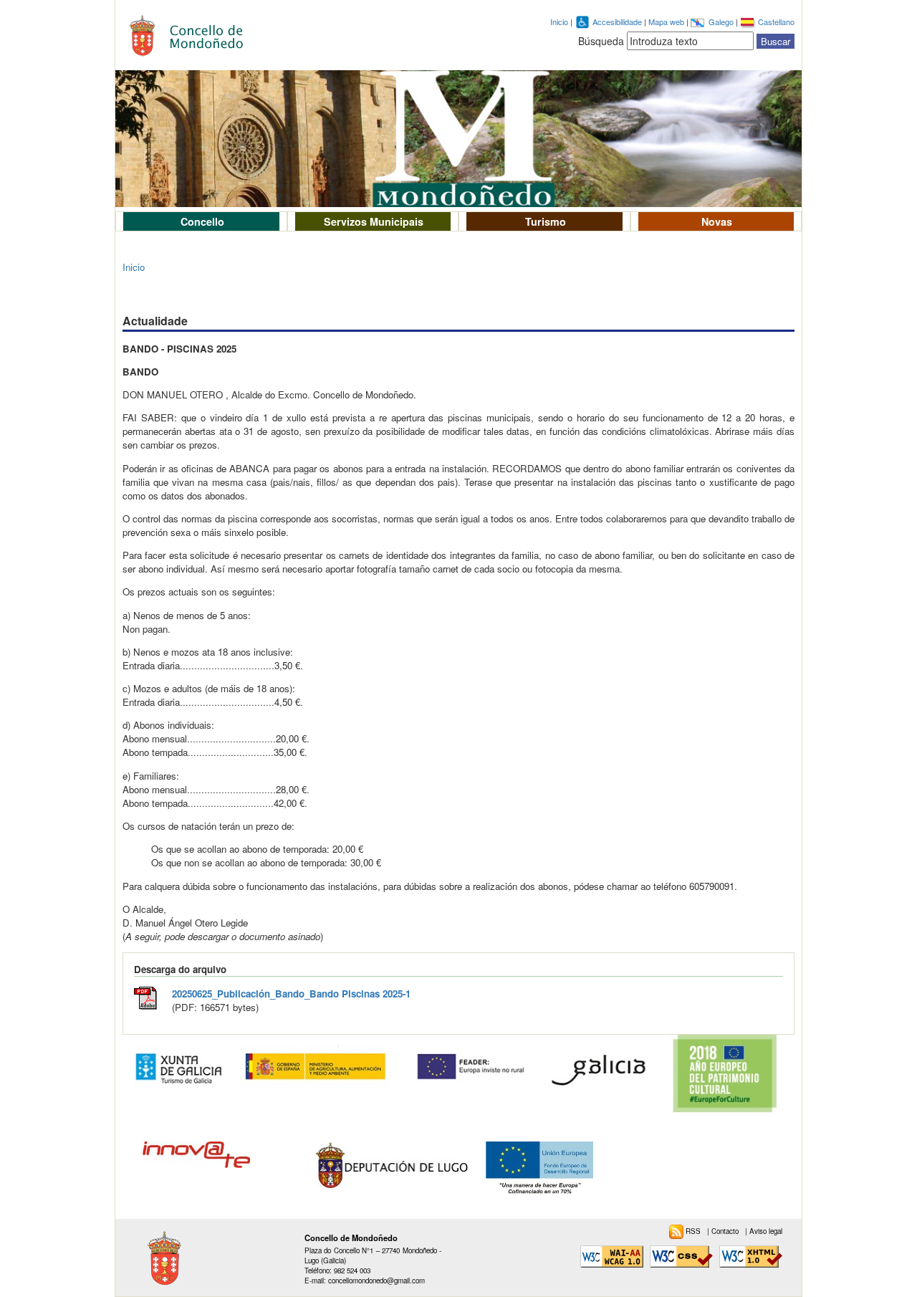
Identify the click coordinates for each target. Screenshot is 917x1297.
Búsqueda (601, 41)
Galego (722, 21)
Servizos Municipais (373, 221)
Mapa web (667, 21)
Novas (716, 221)
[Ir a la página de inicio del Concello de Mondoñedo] (194, 32)
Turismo (545, 221)
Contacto (726, 1231)
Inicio (559, 21)
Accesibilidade (618, 21)
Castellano (776, 21)
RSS (694, 1231)
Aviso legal (765, 1231)
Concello (202, 221)
